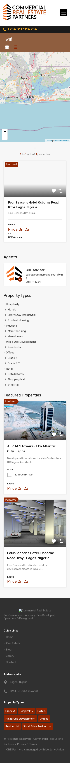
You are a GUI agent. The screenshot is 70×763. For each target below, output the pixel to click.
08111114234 (33, 281)
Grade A (12, 358)
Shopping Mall (16, 379)
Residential (14, 347)
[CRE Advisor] (14, 280)
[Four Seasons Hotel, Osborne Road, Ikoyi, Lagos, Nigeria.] (35, 92)
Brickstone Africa (53, 749)
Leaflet (49, 140)
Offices (10, 352)
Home (9, 637)
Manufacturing (17, 331)
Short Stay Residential (22, 315)
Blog (8, 649)
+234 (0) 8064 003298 (24, 691)
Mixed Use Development (21, 341)
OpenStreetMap (62, 140)
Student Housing (18, 320)
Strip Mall (13, 384)
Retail (9, 368)
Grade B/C (14, 363)
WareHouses (15, 336)
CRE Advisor (35, 270)
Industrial (11, 325)
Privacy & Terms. (27, 744)
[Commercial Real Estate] (27, 21)
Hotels (12, 309)
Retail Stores (16, 374)
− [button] (5, 137)
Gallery (10, 656)
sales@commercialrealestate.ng (44, 276)
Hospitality (13, 304)
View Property (35, 189)
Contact (11, 662)
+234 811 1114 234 (22, 29)
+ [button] (5, 131)
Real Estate (13, 643)
